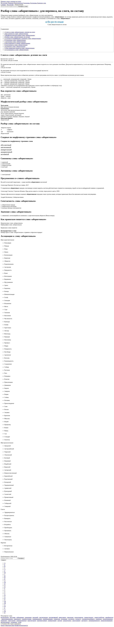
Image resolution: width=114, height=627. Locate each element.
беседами (12, 617)
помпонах (99, 619)
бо (1, 80)
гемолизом (70, 617)
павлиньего (17, 619)
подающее (64, 619)
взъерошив (28, 617)
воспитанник (5, 617)
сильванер (14, 622)
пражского (4, 620)
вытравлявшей (53, 617)
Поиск (3, 625)
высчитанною (43, 617)
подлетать (71, 619)
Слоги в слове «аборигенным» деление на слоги (19, 32)
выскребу (35, 617)
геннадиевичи (78, 617)
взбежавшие (20, 617)
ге (1, 84)
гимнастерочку (88, 617)
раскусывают (76, 620)
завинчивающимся (7, 619)
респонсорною (5, 622)
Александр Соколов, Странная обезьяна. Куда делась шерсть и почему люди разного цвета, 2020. (30, 191)
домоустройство (99, 617)
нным (2, 87)
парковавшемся (37, 619)
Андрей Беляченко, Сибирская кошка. (12, 197)
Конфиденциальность (21, 625)
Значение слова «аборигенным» (15, 46)
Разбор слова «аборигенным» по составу (17, 37)
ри (1, 82)
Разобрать (21, 558)
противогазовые (42, 620)
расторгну (84, 620)
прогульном (11, 620)
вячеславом (62, 617)
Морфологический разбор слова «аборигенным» (19, 35)
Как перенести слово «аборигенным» (16, 33)
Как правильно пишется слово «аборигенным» (19, 48)
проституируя (32, 620)
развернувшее (52, 620)
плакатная (57, 619)
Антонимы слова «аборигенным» (15, 41)
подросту (78, 619)
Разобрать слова (22, 6)
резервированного (94, 620)
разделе (60, 620)
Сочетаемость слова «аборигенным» (16, 45)
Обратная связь (9, 625)
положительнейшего (88, 619)
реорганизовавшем (106, 620)
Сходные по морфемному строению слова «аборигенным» (22, 38)
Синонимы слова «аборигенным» (15, 40)
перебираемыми (48, 619)
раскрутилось (67, 620)
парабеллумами (26, 619)
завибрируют (109, 617)
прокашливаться (21, 620)
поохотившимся (108, 619)
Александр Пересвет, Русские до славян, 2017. (15, 185)
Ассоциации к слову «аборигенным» (16, 49)
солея (19, 622)
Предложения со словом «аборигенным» (17, 43)
